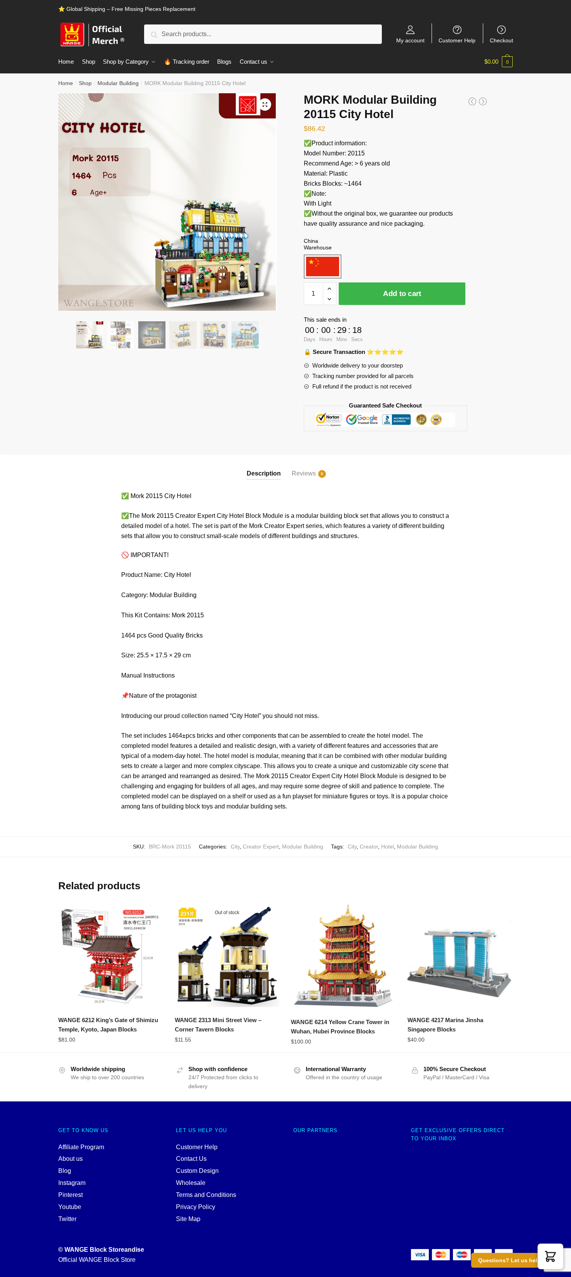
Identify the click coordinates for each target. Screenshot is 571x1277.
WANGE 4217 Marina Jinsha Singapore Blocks (445, 1025)
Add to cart (402, 293)
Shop (85, 83)
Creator (369, 846)
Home (65, 83)
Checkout (501, 40)
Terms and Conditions (206, 1195)
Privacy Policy (195, 1207)
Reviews (304, 473)
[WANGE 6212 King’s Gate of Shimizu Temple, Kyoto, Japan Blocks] (110, 954)
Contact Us (191, 1158)
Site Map (188, 1219)
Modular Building (118, 83)
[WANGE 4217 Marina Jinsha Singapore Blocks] (459, 954)
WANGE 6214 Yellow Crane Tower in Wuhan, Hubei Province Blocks (340, 1027)
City (235, 846)
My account (410, 40)
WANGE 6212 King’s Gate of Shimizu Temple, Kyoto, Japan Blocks (108, 1025)
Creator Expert (261, 846)
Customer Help (457, 40)
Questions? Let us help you (515, 1260)
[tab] (264, 467)
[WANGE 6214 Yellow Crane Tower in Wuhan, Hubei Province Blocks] (343, 955)
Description (264, 473)
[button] (550, 1256)
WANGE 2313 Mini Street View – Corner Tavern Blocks (218, 1025)
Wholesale (190, 1182)
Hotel (387, 846)
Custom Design (197, 1170)
